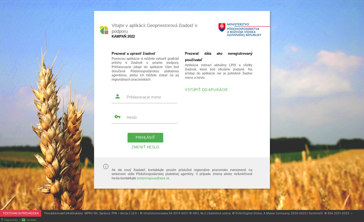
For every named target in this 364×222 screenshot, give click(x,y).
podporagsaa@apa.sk (153, 178)
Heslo (132, 117)
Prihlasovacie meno (144, 97)
